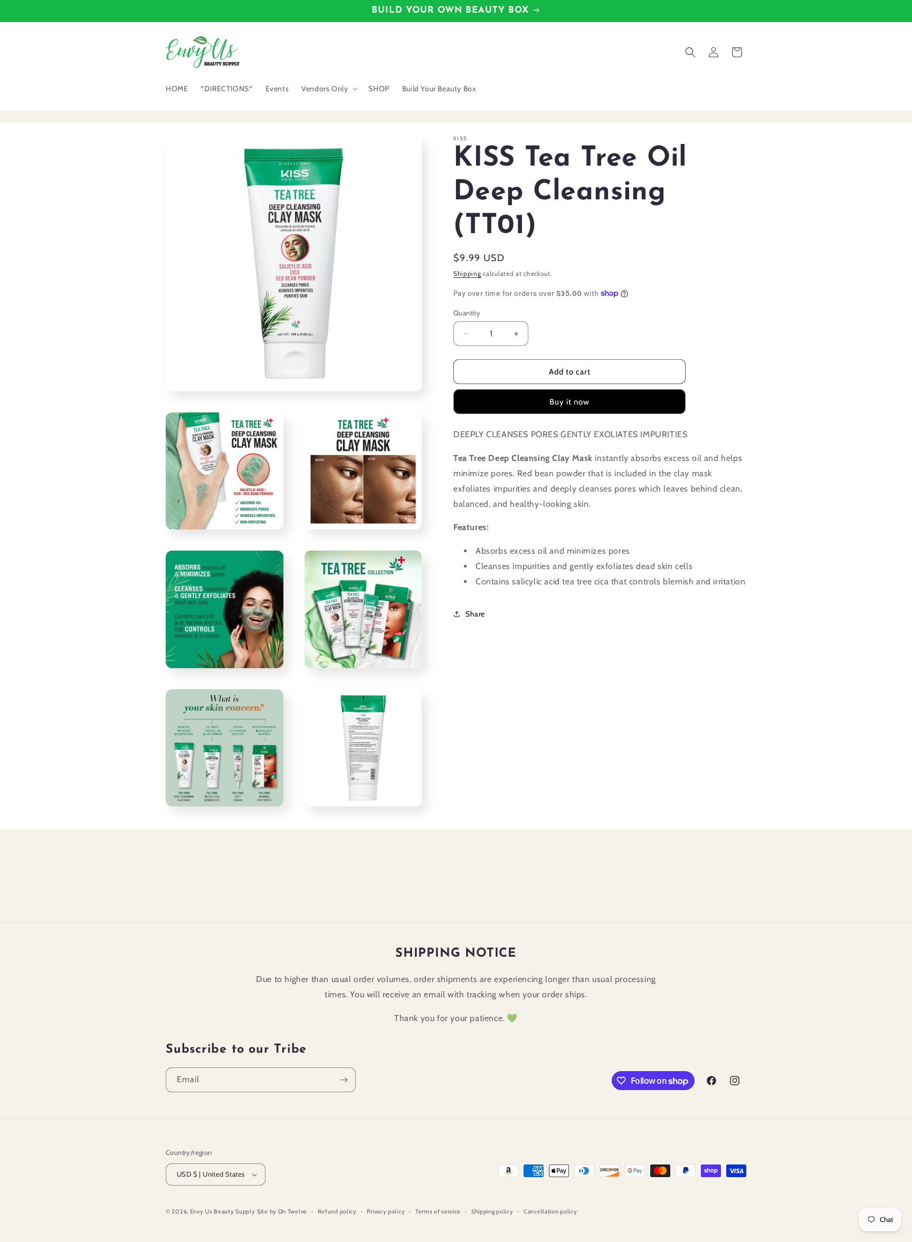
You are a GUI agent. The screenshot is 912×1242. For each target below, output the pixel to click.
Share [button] (475, 614)
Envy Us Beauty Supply (222, 1211)
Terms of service (438, 1211)
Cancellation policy (550, 1211)
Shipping (467, 273)
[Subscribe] (343, 1079)
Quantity (466, 313)
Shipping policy (492, 1211)
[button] (328, 89)
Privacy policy (386, 1211)
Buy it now (569, 402)
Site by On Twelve (282, 1211)
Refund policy (337, 1211)
